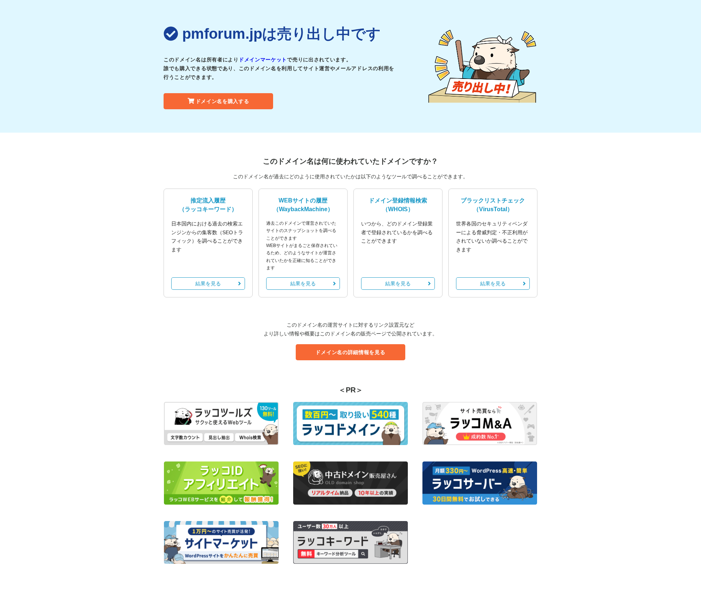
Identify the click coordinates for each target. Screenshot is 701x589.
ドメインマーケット (263, 59)
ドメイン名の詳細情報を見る (350, 352)
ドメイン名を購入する (222, 101)
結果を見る (208, 283)
